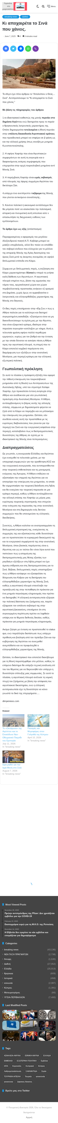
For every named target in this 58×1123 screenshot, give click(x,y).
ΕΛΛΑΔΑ (47, 1056)
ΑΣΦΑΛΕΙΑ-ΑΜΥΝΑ (12, 1056)
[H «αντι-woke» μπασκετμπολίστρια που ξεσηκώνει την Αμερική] (47, 1025)
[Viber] (35, 49)
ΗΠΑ (6, 1066)
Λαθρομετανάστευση (12, 1071)
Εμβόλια (44, 1061)
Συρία (43, 1071)
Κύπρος (8, 988)
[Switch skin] (37, 7)
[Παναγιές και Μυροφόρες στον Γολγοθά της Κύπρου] (38, 720)
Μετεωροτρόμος (12, 992)
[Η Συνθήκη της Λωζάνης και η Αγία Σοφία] (10, 1036)
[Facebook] (6, 49)
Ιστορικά (8, 978)
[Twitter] (13, 49)
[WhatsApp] (28, 49)
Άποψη (7, 959)
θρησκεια (8, 973)
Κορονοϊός (16, 1066)
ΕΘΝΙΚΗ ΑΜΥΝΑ (32, 1056)
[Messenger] (21, 49)
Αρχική (29, 1117)
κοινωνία (8, 983)
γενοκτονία (40, 1076)
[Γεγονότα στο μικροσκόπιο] (14, 6)
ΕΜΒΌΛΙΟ (8, 1061)
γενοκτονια (8, 1082)
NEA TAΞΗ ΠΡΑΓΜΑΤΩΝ (16, 954)
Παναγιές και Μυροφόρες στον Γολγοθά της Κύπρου (38, 731)
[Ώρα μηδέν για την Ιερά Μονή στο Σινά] (13, 757)
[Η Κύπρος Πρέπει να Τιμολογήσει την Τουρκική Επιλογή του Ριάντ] (29, 1025)
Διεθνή (25, 17)
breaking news (11, 17)
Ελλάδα (7, 969)
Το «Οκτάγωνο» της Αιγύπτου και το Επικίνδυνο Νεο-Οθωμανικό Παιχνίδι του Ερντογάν (12, 734)
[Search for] (43, 7)
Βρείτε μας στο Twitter (17, 1090)
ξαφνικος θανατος (24, 1082)
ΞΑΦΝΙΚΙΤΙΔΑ (31, 1071)
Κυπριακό (30, 1066)
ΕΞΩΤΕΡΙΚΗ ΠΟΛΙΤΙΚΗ (27, 1061)
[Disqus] (29, 828)
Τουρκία (28, 1076)
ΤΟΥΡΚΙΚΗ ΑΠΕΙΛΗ (12, 1076)
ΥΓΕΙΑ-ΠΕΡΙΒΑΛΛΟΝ (14, 997)
